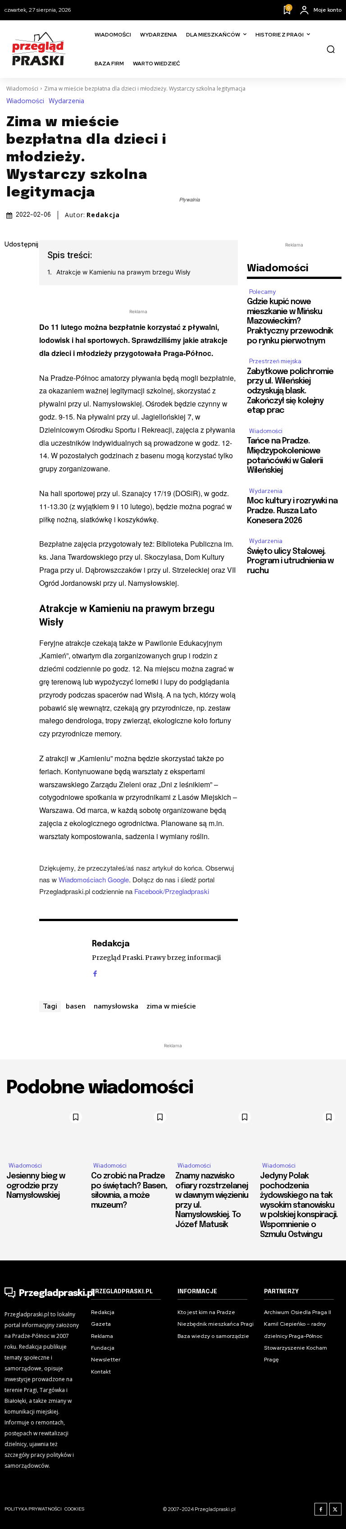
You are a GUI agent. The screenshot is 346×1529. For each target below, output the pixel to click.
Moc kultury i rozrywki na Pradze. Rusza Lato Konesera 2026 (292, 511)
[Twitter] (14, 287)
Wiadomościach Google (94, 879)
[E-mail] (14, 330)
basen (76, 1005)
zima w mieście (171, 1005)
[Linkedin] (14, 309)
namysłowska (116, 1005)
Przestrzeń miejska (275, 361)
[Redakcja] (60, 958)
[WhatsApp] (14, 351)
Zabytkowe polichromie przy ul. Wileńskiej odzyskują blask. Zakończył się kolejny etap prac (290, 391)
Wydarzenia (66, 101)
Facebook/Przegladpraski (171, 891)
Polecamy (262, 292)
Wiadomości (22, 88)
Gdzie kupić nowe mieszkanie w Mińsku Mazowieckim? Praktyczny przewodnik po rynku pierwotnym (290, 321)
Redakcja (103, 215)
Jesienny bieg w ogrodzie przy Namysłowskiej (35, 1186)
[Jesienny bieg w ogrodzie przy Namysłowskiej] (46, 1130)
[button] (330, 49)
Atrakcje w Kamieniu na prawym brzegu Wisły (123, 272)
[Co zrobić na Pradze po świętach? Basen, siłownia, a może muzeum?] (131, 1130)
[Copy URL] (14, 372)
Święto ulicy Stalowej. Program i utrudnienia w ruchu (290, 561)
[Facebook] (14, 266)
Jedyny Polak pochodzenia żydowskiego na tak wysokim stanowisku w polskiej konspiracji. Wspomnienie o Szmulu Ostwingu (299, 1205)
